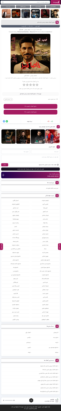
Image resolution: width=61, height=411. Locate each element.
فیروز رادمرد (45, 293)
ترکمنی (28, 337)
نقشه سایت (38, 6)
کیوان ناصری (45, 304)
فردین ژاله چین (15, 286)
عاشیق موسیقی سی (15, 275)
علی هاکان (15, 282)
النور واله (45, 208)
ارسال (4, 164)
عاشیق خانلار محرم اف (16, 263)
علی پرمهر (15, 278)
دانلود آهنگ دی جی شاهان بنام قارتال (49, 377)
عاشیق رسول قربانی (45, 267)
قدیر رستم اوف (15, 297)
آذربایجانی (56, 332)
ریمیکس (28, 342)
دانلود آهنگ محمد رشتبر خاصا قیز (46, 22)
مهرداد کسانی (45, 312)
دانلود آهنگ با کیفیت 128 (30, 106)
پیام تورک (45, 223)
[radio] (37, 85)
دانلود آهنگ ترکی (38, 29)
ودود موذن (15, 316)
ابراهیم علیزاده (45, 200)
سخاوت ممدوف (15, 245)
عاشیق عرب (15, 271)
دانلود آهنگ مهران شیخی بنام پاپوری (49, 384)
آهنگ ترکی (28, 332)
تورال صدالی (45, 230)
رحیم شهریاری (45, 237)
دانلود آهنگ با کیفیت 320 (30, 112)
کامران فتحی (45, 301)
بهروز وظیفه (16, 219)
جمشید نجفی (16, 230)
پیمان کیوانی (45, 226)
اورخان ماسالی (45, 215)
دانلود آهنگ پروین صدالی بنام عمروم (49, 366)
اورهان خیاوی (16, 215)
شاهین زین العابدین (15, 249)
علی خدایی (45, 282)
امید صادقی (15, 208)
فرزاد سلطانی (45, 289)
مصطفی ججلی (45, 308)
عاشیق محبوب (45, 275)
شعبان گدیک (45, 252)
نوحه (29, 352)
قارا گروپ (16, 293)
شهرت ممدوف (15, 252)
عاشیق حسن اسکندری (45, 263)
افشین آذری (45, 204)
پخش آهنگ (23, 6)
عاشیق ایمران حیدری (15, 256)
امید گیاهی (45, 211)
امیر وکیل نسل (15, 211)
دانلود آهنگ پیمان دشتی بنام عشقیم (49, 388)
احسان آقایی (16, 200)
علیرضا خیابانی (45, 286)
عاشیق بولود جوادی (45, 260)
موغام (56, 352)
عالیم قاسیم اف (45, 278)
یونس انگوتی (16, 319)
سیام (45, 249)
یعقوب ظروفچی (45, 319)
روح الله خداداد (15, 237)
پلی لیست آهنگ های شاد (52, 188)
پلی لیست (8, 6)
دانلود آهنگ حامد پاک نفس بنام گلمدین (48, 373)
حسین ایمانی (16, 234)
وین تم (26, 408)
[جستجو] (2, 2)
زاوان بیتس (45, 241)
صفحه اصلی (53, 6)
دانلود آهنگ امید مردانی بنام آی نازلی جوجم (48, 380)
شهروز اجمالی (45, 256)
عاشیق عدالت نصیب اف (45, 271)
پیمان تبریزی (16, 223)
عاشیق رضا (15, 267)
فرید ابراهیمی (16, 289)
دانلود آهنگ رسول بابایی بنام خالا (50, 369)
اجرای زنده (55, 337)
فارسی (29, 347)
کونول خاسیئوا (15, 301)
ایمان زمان (45, 219)
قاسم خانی (45, 297)
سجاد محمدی (45, 245)
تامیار (15, 226)
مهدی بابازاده (16, 308)
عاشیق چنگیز (16, 260)
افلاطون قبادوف (15, 204)
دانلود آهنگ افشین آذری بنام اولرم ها (49, 391)
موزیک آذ (39, 94)
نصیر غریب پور (15, 312)
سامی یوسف (16, 241)
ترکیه (56, 342)
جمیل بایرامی (45, 234)
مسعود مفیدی (15, 304)
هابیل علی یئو (45, 316)
